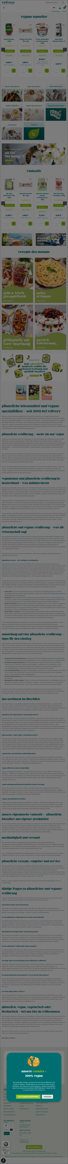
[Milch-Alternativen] (56, 93)
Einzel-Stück (9, 51)
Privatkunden (55, 11)
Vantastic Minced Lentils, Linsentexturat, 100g (42, 197)
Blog (5, 872)
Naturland (55, 708)
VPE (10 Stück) (59, 209)
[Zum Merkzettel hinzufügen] (14, 25)
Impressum (39, 1105)
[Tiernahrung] (12, 131)
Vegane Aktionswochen (24, 1107)
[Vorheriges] (3, 49)
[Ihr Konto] (60, 8)
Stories (43, 626)
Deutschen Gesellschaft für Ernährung (49, 536)
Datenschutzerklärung (37, 1090)
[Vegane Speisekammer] (34, 112)
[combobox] (53, 3)
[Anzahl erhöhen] (10, 71)
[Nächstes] (65, 49)
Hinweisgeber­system (42, 1102)
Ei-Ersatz (30, 759)
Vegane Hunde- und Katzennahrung (12, 802)
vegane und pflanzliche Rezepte (35, 866)
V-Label (27, 708)
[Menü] (4, 8)
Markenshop (46, 831)
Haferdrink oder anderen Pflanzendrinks (53, 658)
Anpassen (47, 1097)
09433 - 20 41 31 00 (25, 1130)
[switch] (6, 1153)
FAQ (42, 876)
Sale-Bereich (51, 881)
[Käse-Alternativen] (34, 93)
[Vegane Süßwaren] (12, 112)
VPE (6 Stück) (42, 55)
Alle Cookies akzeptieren (28, 1097)
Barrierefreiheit (40, 1114)
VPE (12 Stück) (26, 55)
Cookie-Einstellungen (42, 1111)
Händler (64, 11)
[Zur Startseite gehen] (8, 2)
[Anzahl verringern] (4, 71)
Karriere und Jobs (9, 1108)
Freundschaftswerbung (26, 1103)
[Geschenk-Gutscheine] (56, 112)
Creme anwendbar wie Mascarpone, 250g (42, 41)
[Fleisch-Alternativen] (12, 93)
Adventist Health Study (22, 540)
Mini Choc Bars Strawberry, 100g (59, 195)
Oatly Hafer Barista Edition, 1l (59, 40)
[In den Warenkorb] (14, 71)
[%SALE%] (34, 131)
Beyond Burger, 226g (9, 40)
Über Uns (6, 1094)
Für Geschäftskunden (10, 1114)
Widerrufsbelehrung (9, 1111)
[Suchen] (63, 3)
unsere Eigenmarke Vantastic (18, 728)
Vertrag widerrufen (34, 1147)
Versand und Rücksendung (7, 1104)
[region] (34, 50)
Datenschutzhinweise (42, 1108)
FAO (10, 513)
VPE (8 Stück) (9, 55)
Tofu (48, 566)
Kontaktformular (13, 876)
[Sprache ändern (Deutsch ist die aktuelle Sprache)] (54, 8)
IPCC (17, 513)
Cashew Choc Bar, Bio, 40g (25, 40)
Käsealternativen (54, 745)
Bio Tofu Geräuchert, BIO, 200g (9, 195)
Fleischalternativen (12, 668)
